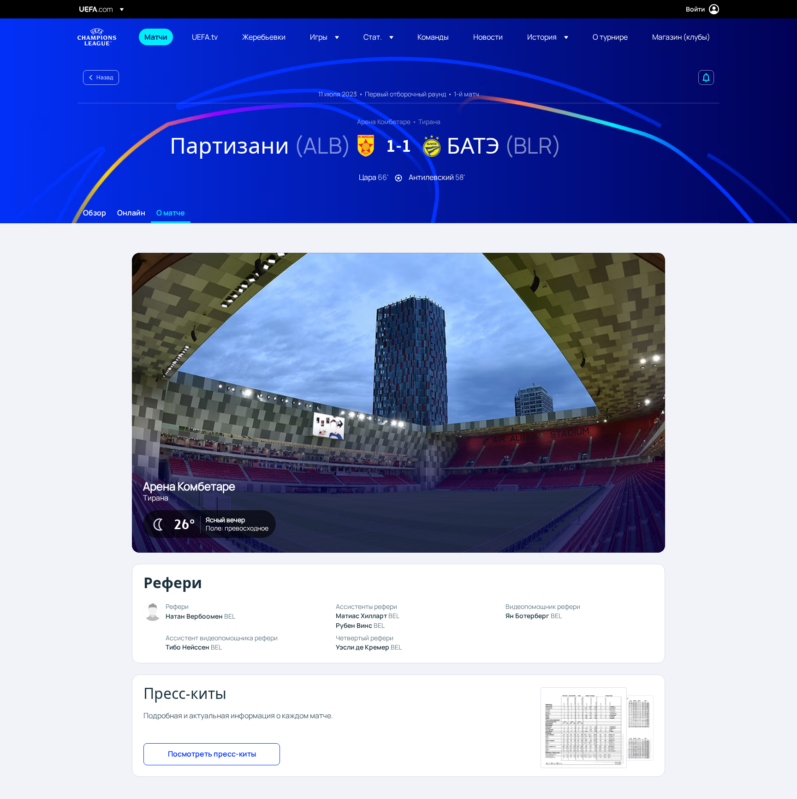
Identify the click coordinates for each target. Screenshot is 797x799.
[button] (324, 37)
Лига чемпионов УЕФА (96, 37)
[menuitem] (156, 37)
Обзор (94, 213)
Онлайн (131, 213)
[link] (155, 37)
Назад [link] (104, 77)
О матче (170, 213)
